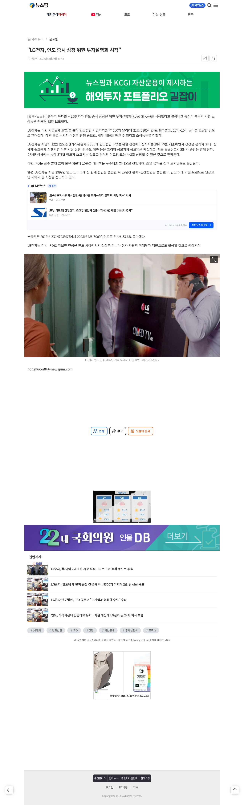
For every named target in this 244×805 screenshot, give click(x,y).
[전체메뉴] (217, 5)
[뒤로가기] (9, 790)
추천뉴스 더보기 (200, 225)
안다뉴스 (113, 778)
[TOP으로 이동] (234, 790)
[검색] (209, 5)
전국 (191, 14)
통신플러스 (100, 778)
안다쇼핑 (145, 778)
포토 (127, 14)
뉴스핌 (38, 5)
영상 (99, 14)
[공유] (213, 58)
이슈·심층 (158, 14)
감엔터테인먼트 (129, 778)
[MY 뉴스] (197, 5)
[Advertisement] (122, 734)
